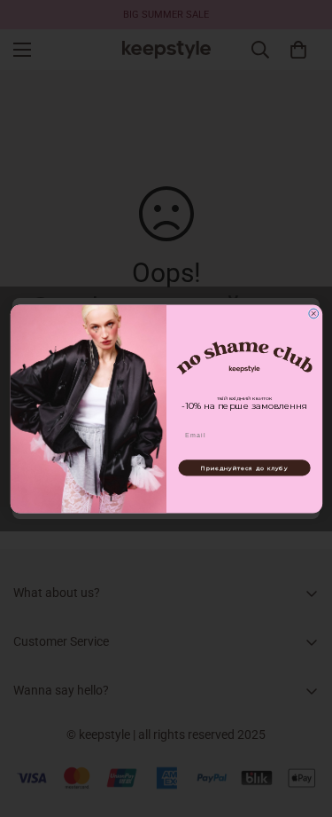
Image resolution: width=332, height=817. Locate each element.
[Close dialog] (313, 313)
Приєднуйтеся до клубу (244, 467)
